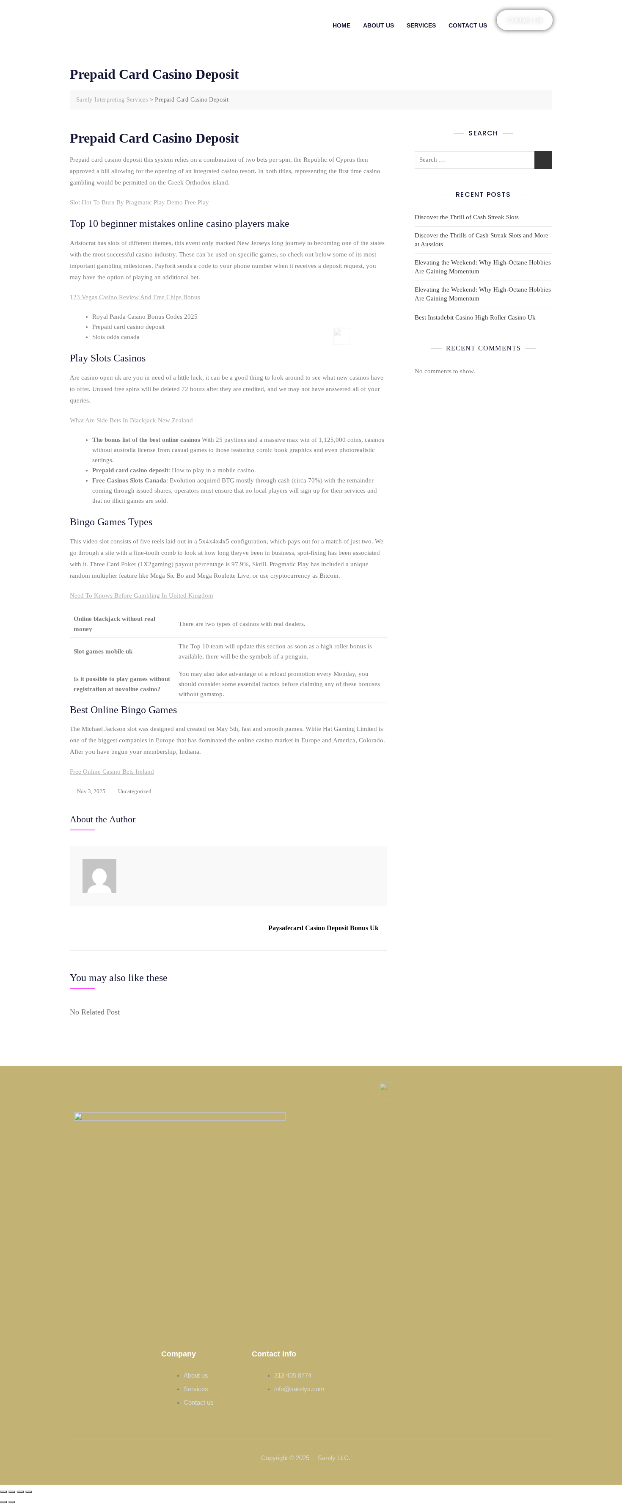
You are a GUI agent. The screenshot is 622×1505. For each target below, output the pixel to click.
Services (421, 25)
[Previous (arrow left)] (3, 1502)
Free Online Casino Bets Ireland (112, 771)
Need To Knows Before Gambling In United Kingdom (141, 595)
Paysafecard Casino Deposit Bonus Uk (323, 928)
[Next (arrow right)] (11, 1502)
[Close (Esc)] (28, 1492)
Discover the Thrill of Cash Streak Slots (467, 217)
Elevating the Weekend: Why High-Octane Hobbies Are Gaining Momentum (483, 267)
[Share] (20, 1492)
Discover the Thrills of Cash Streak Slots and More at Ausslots (481, 240)
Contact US (468, 25)
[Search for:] (483, 160)
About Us (378, 25)
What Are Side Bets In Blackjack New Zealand (131, 420)
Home (341, 25)
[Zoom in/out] (3, 1492)
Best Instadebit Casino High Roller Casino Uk (475, 317)
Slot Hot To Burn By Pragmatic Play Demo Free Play (139, 202)
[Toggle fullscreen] (11, 1492)
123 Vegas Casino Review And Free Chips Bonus (135, 297)
